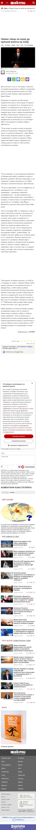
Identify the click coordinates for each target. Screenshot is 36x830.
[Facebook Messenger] (18, 79)
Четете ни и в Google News (14, 352)
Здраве (20, 782)
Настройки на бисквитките (16, 430)
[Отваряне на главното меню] (2, 2)
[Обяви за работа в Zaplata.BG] (18, 827)
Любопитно (5, 778)
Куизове (20, 789)
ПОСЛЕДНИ (5, 492)
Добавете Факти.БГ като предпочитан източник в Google (26, 804)
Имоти (3, 768)
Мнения (20, 761)
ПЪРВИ (12, 492)
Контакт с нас (5, 807)
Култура (20, 778)
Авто (19, 768)
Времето (4, 785)
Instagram (29, 346)
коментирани (19, 640)
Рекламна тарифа (6, 804)
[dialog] (18, 415)
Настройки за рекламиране (20, 425)
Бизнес (20, 765)
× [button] (32, 383)
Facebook (23, 346)
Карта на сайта (5, 799)
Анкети (20, 785)
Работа (3, 802)
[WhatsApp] (14, 79)
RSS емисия (7, 794)
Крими (20, 771)
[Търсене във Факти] (33, 2)
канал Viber (12, 348)
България (21, 758)
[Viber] (27, 79)
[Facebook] (9, 79)
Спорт (3, 775)
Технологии (5, 771)
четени (9, 640)
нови (28, 640)
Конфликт (4, 782)
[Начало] (18, 3)
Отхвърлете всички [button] (19, 441)
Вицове (3, 789)
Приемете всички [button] (18, 436)
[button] (18, 445)
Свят (6, 8)
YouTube (5, 348)
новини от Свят (12, 536)
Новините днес (6, 758)
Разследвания (6, 765)
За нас (3, 797)
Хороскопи (21, 775)
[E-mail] (23, 79)
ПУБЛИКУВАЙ (30, 467)
